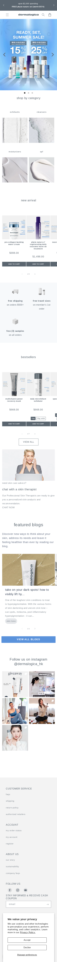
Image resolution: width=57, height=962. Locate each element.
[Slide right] (35, 274)
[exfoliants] (14, 142)
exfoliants (15, 112)
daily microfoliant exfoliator (38, 400)
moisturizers (15, 151)
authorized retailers (15, 814)
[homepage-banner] (28, 54)
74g (33, 418)
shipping (10, 801)
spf (41, 151)
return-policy (12, 807)
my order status (14, 830)
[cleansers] (41, 142)
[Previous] (4, 55)
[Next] (52, 55)
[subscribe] (47, 904)
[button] (3, 5)
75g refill (41, 418)
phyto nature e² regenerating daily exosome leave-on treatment (38, 245)
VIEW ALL (28, 442)
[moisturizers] (14, 181)
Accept (27, 940)
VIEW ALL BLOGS (28, 639)
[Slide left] (22, 274)
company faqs (13, 873)
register (10, 843)
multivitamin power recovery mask (14, 400)
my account (11, 837)
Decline (27, 947)
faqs (8, 794)
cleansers (41, 112)
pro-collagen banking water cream (14, 243)
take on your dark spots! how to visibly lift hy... (27, 592)
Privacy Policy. (28, 932)
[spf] (41, 181)
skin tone (11, 621)
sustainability (12, 866)
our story (10, 860)
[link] (15, 684)
